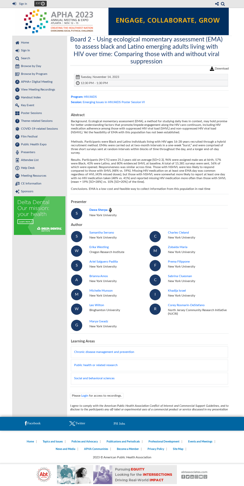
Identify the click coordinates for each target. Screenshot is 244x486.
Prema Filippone (179, 261)
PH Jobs (119, 423)
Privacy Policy (156, 449)
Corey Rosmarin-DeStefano (186, 305)
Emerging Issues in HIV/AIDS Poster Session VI (108, 102)
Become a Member (128, 449)
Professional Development (163, 441)
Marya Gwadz (98, 321)
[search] (223, 3)
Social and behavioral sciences (94, 378)
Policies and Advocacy (84, 441)
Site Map (178, 449)
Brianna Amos (98, 276)
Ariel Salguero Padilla (103, 261)
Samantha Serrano (101, 232)
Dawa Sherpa (98, 209)
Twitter (80, 423)
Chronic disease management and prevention (104, 351)
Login (84, 395)
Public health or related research (96, 365)
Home (30, 441)
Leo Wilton (96, 305)
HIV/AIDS (84, 96)
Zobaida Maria (177, 247)
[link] (223, 4)
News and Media (65, 449)
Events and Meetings (200, 441)
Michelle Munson (101, 290)
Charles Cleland (178, 232)
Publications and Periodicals (123, 441)
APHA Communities (96, 449)
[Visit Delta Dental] (39, 215)
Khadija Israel (177, 290)
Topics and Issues (53, 441)
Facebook (34, 423)
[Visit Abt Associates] (122, 475)
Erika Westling (99, 247)
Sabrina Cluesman (180, 276)
